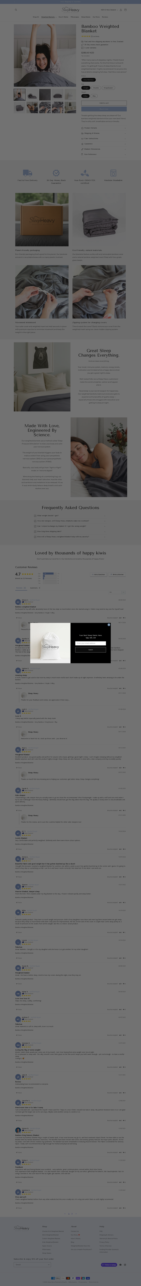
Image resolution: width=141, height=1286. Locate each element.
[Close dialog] (109, 625)
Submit (90, 650)
